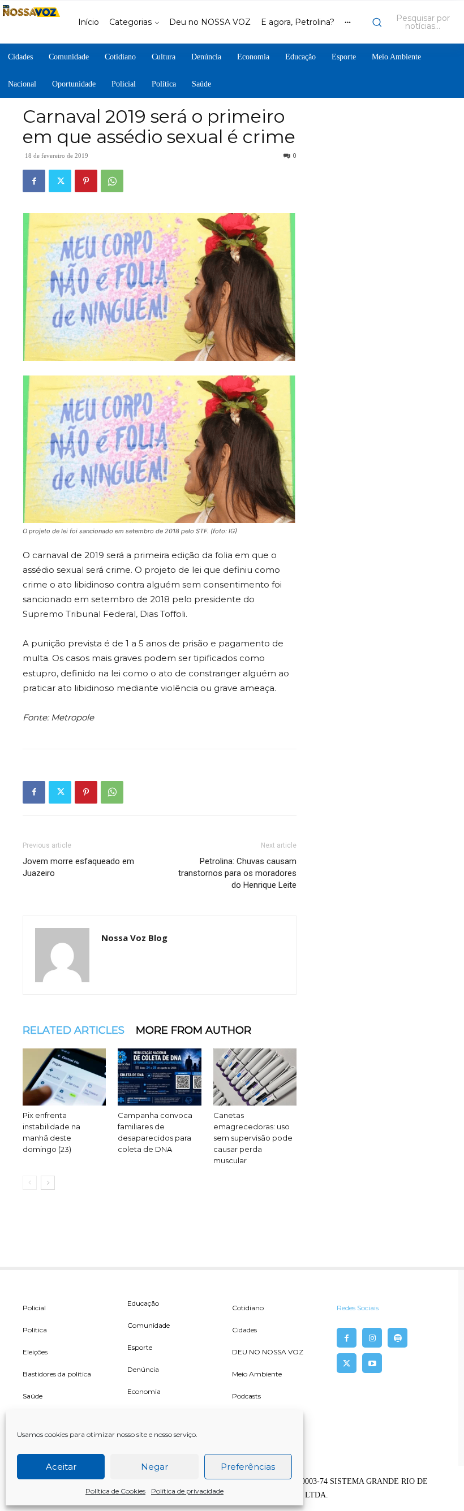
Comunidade (148, 1325)
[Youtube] (372, 1363)
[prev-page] (30, 1183)
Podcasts (246, 1396)
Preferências (248, 1466)
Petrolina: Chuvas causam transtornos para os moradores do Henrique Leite (237, 873)
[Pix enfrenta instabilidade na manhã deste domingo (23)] (64, 1077)
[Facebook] (34, 181)
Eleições (35, 1352)
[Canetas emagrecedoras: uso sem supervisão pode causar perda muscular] (255, 1077)
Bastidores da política (57, 1374)
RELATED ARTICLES (73, 1030)
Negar (154, 1466)
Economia (144, 1391)
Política (35, 1330)
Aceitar (61, 1466)
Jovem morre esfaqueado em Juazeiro (78, 867)
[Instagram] (372, 1338)
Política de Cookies (115, 1491)
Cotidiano (248, 1307)
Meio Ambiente (257, 1374)
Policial (34, 1307)
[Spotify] (397, 1338)
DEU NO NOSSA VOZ (267, 1352)
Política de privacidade (187, 1491)
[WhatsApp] (112, 181)
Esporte (139, 1347)
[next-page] (48, 1183)
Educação (143, 1303)
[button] (415, 22)
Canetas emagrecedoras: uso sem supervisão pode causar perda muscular (253, 1138)
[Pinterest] (86, 181)
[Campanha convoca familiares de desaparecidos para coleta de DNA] (159, 1077)
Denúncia (143, 1369)
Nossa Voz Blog (134, 937)
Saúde (32, 1396)
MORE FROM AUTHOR (193, 1030)
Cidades (244, 1330)
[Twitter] (60, 181)
